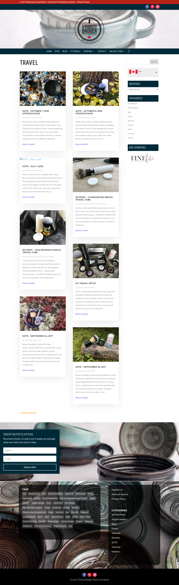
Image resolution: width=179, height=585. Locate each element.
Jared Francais (30, 118)
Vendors (87, 51)
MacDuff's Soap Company (32, 508)
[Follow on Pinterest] (152, 7)
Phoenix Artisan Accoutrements (34, 512)
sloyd (47, 517)
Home (49, 51)
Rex (67, 512)
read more (28, 144)
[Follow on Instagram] (158, 7)
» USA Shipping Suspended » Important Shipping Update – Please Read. (54, 2)
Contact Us (117, 490)
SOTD (57, 51)
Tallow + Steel (85, 517)
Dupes (130, 116)
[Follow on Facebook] (147, 7)
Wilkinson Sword (60, 526)
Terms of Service (120, 494)
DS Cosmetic (80, 494)
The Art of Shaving (29, 521)
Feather (37, 498)
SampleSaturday (29, 517)
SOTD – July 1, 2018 (32, 166)
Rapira (51, 512)
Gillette (92, 498)
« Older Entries (28, 413)
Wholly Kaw (27, 526)
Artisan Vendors (133, 108)
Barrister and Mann (55, 494)
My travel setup (85, 283)
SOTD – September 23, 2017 (90, 367)
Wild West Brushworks (43, 526)
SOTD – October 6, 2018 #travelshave (88, 112)
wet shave (89, 521)
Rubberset (84, 512)
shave (40, 517)
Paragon (66, 508)
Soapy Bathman (57, 517)
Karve (49, 503)
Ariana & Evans (34, 494)
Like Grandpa (70, 503)
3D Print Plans (43, 256)
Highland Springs (38, 503)
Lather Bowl (57, 503)
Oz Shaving (57, 508)
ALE (24, 494)
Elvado (90, 494)
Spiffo (68, 517)
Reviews (131, 125)
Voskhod (79, 521)
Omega (47, 508)
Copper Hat (69, 494)
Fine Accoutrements (50, 498)
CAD (139, 71)
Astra (44, 494)
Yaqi (70, 526)
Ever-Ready (27, 498)
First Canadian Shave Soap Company (73, 498)
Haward (26, 503)
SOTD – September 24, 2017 (37, 336)
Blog (65, 51)
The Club (42, 521)
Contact (102, 51)
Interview (131, 121)
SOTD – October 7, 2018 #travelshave (35, 112)
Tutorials (75, 51)
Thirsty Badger (53, 521)
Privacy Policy (119, 499)
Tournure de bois (67, 521)
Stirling (74, 517)
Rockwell (74, 512)
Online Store (116, 51)
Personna (75, 508)
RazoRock (59, 512)
